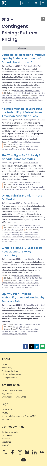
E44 (41, 227)
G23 (18, 95)
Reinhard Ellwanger (31, 203)
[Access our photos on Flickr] (41, 454)
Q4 (18, 230)
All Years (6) (22, 48)
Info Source (7, 419)
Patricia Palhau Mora (30, 163)
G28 (31, 184)
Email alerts (7, 435)
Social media (7, 442)
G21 (14, 95)
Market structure (8, 100)
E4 (38, 227)
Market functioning (32, 98)
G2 (11, 95)
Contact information (10, 432)
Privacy (5, 413)
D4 (17, 93)
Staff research (19, 91)
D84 (32, 227)
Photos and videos (10, 371)
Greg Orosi (41, 120)
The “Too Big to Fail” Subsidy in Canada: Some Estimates (21, 157)
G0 (32, 93)
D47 (19, 93)
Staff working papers (32, 142)
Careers (5, 364)
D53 (26, 93)
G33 (27, 144)
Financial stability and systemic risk (14, 285)
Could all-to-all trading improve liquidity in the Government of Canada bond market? (23, 58)
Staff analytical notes (32, 91)
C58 (23, 227)
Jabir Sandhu (28, 66)
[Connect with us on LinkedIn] (34, 454)
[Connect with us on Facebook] (12, 454)
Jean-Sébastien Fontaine (33, 259)
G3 (24, 144)
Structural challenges (17, 239)
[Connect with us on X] (5, 454)
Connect (7, 393)
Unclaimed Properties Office (14, 397)
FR (36, 3)
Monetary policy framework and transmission (18, 287)
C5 (17, 227)
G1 (39, 93)
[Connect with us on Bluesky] (27, 454)
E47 (27, 278)
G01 (36, 93)
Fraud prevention (9, 377)
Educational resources (11, 374)
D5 (23, 93)
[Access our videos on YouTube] (23, 461)
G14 (7, 95)
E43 (19, 278)
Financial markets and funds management (23, 96)
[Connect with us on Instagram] (20, 454)
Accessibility (7, 367)
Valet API (5, 445)
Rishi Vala (37, 66)
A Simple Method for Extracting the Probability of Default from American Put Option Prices (22, 112)
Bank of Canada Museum (12, 390)
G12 (43, 93)
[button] (25, 346)
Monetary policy (17, 237)
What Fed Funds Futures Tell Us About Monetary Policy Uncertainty (22, 251)
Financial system (20, 100)
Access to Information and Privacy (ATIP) (19, 416)
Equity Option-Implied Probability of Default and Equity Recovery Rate (23, 297)
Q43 (21, 230)
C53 (19, 227)
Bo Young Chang (30, 120)
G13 (3, 95)
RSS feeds (6, 438)
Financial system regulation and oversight (30, 189)
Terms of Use (7, 409)
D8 (29, 227)
